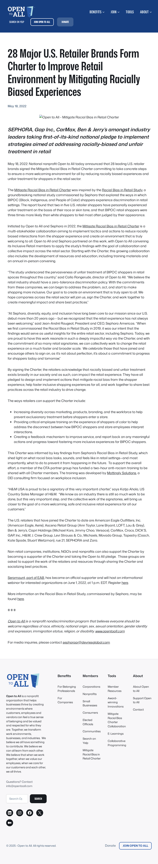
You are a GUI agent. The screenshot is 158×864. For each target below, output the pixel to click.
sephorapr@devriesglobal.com (86, 642)
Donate (110, 845)
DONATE (65, 22)
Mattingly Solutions (121, 473)
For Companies (65, 700)
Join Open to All (135, 846)
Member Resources (114, 689)
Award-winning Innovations (116, 702)
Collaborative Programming (117, 743)
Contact (138, 709)
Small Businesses (90, 703)
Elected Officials (88, 722)
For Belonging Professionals (67, 689)
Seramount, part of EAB (26, 577)
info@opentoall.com (19, 786)
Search (38, 799)
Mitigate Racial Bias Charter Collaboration (117, 720)
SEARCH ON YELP (16, 22)
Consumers (90, 713)
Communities (92, 731)
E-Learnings (116, 734)
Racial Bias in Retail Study (122, 190)
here (125, 582)
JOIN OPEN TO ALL (42, 22)
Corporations (91, 687)
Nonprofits (90, 694)
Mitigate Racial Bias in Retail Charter (42, 190)
